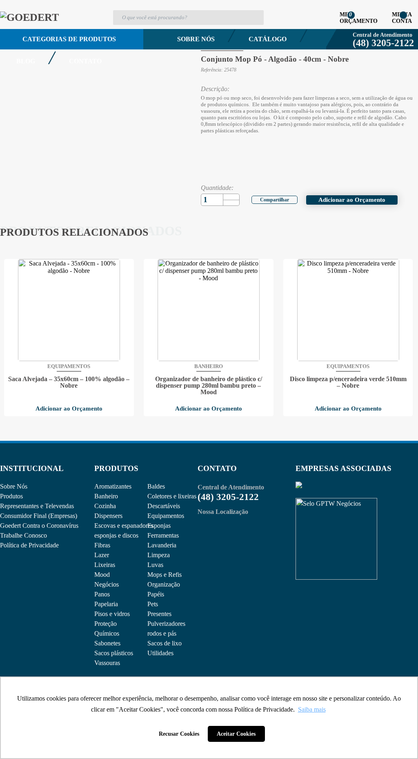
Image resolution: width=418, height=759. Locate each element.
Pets (152, 604)
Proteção (105, 623)
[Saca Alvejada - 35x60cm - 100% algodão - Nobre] (69, 310)
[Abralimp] (299, 485)
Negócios (106, 584)
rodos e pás (161, 633)
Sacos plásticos (113, 653)
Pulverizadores (166, 623)
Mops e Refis (164, 574)
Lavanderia (161, 545)
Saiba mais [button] (312, 709)
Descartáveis (163, 505)
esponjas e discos (116, 535)
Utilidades (160, 653)
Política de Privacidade (29, 545)
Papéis (155, 594)
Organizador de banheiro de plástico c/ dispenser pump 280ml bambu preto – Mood (208, 385)
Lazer (101, 554)
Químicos (106, 633)
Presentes (159, 613)
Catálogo (268, 39)
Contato (85, 61)
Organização (163, 584)
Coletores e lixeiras (171, 496)
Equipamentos (165, 515)
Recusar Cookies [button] (179, 733)
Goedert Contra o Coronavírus (39, 525)
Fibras (102, 545)
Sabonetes (107, 643)
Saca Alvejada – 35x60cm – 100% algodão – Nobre (68, 382)
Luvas (155, 564)
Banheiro (106, 496)
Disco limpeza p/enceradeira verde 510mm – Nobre (348, 382)
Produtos (11, 496)
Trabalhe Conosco (23, 535)
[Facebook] (269, 199)
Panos (102, 594)
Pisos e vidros (112, 613)
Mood (102, 574)
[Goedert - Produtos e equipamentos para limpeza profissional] (29, 17)
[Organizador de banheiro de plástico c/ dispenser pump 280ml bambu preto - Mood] (209, 310)
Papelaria (106, 604)
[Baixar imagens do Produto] (18, 24)
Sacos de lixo (164, 643)
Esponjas (159, 525)
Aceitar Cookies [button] (236, 733)
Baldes (156, 486)
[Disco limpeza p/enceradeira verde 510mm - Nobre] (348, 310)
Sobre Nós (196, 39)
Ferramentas (163, 535)
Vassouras (107, 662)
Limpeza (158, 554)
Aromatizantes (112, 486)
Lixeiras (104, 564)
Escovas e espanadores (123, 525)
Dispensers (108, 515)
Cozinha (105, 505)
